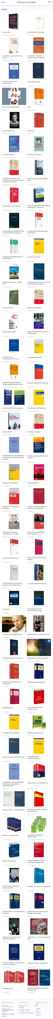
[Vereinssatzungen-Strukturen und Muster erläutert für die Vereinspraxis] (39, 264)
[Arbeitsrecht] (39, 113)
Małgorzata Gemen (7, 184)
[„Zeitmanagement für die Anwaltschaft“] (39, 640)
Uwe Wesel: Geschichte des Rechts (36, 583)
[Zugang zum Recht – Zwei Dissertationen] (14, 791)
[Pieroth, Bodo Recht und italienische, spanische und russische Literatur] (14, 565)
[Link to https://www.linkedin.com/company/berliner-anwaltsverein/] (43, 1005)
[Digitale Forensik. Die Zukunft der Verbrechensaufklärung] (14, 919)
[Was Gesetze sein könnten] (39, 136)
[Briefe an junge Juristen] (14, 313)
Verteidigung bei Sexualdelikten (11, 733)
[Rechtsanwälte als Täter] (39, 63)
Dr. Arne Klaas (30, 261)
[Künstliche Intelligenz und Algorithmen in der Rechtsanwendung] (14, 944)
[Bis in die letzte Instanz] (14, 113)
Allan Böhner (6, 60)
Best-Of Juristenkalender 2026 (11, 107)
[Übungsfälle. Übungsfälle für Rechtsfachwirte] (39, 817)
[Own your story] (14, 14)
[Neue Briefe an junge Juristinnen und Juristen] (14, 38)
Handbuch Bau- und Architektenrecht (37, 783)
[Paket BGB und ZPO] (14, 970)
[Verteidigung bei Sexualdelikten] (14, 715)
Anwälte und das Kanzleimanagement (13, 408)
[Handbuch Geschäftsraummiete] (39, 664)
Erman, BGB (6, 609)
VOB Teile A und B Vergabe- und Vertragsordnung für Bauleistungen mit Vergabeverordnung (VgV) (13, 180)
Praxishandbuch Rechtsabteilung (36, 408)
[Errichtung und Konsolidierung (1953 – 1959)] (39, 160)
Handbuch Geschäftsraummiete (36, 682)
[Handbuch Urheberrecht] (14, 842)
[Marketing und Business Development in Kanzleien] (39, 437)
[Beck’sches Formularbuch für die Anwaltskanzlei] (14, 664)
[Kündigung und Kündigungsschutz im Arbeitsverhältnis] (14, 238)
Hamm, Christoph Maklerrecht (11, 558)
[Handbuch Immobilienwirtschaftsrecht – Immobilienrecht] (39, 970)
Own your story (7, 32)
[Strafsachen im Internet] (39, 238)
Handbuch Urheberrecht (9, 861)
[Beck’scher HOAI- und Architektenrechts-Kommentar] (14, 893)
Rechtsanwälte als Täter (33, 82)
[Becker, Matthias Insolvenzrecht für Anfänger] (39, 540)
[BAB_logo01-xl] (26, 2)
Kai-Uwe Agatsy (6, 839)
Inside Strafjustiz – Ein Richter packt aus (38, 634)
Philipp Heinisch (6, 110)
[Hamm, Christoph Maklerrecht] (14, 540)
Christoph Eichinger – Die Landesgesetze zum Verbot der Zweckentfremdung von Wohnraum (14, 457)
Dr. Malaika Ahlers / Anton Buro (10, 387)
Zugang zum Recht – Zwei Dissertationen (14, 810)
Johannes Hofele (31, 287)
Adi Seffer (29, 916)
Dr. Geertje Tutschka (7, 485)
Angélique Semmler (32, 60)
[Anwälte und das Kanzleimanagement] (14, 390)
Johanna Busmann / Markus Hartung (11, 411)
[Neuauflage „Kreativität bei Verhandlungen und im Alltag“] (14, 514)
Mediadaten (4, 1016)
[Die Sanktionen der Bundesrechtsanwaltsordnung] (14, 339)
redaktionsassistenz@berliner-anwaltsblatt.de (8, 1010)
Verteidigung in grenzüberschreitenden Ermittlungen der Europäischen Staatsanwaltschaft (13, 784)
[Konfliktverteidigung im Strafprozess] (14, 640)
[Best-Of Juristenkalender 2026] (14, 89)
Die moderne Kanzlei (8, 154)
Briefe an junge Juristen (9, 332)
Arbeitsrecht (30, 131)
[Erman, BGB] (14, 591)
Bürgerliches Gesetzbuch (34, 307)
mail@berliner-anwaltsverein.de (27, 1013)
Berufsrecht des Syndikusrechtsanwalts (13, 757)
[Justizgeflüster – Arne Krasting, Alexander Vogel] (39, 919)
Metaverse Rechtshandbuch (10, 483)
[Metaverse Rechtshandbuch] (14, 465)
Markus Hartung (31, 157)
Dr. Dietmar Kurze (31, 865)
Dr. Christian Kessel (7, 434)
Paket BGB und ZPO (8, 988)
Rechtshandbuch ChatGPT (34, 357)
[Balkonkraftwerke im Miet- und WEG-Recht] (14, 264)
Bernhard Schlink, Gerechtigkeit (35, 32)
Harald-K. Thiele (6, 537)
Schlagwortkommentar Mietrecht (11, 206)
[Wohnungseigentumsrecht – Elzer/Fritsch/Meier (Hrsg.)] (39, 591)
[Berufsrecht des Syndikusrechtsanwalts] (14, 738)
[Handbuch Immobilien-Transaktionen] (39, 944)
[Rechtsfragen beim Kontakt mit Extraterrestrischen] (14, 868)
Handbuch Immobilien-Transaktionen (37, 963)
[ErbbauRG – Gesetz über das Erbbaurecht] (39, 868)
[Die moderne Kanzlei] (14, 136)
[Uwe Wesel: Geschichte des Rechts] (39, 565)
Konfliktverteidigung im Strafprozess (12, 658)
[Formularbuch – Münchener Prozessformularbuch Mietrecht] (39, 38)
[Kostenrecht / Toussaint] (39, 414)
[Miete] (39, 89)
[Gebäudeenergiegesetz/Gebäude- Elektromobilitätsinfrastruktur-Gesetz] (14, 364)
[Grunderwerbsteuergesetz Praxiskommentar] (39, 689)
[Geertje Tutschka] (14, 414)
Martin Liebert (30, 735)
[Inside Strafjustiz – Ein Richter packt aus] (39, 616)
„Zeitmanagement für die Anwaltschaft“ (38, 658)
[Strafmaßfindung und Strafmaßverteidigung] (39, 738)
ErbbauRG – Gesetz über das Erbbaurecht (38, 886)
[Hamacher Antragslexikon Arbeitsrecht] (39, 364)
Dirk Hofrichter (6, 613)
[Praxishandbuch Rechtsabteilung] (39, 390)
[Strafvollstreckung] (14, 689)
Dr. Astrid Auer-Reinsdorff (9, 35)
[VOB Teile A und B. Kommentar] (39, 715)
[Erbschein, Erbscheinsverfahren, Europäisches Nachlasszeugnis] (39, 842)
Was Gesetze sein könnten (34, 154)
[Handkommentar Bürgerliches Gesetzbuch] (14, 488)
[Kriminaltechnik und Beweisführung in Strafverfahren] (39, 213)
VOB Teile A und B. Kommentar (35, 733)
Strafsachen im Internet (33, 257)
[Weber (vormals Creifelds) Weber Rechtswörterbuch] (39, 514)
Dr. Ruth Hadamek (31, 184)
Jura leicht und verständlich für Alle (12, 634)
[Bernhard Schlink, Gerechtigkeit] (39, 14)
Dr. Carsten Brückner (7, 287)
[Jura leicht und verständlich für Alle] (14, 616)
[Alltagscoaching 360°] (39, 465)
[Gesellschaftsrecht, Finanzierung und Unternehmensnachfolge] (39, 893)
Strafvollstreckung (8, 708)
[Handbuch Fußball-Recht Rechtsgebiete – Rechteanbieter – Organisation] (39, 187)
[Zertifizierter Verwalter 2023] (14, 817)
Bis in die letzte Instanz (9, 131)
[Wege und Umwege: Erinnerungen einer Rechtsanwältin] (39, 313)
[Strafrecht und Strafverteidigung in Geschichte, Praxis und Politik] (39, 488)
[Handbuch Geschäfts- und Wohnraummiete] (14, 63)
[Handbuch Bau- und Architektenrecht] (39, 764)
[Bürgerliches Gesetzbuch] (39, 290)
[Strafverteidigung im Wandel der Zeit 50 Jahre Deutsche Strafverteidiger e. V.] (14, 213)
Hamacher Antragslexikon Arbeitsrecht (37, 383)
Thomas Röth (30, 35)
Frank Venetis (6, 261)
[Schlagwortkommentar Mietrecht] (14, 187)
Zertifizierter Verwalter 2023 (10, 835)
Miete (28, 107)
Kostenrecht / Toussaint (33, 432)
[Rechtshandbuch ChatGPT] (39, 339)
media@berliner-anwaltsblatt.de (8, 1014)
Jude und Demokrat (8, 307)
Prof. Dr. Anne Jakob (32, 210)
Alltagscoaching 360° (33, 483)
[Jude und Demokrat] (14, 290)
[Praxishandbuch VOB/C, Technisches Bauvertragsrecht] (39, 791)
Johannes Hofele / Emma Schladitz (35, 839)
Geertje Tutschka (7, 432)
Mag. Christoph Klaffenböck (33, 411)
